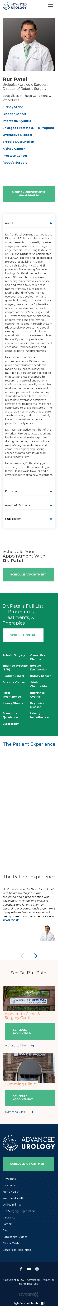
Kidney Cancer (14, 149)
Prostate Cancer (15, 155)
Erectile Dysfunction (18, 142)
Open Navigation (50, 6)
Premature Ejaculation (10, 715)
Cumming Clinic (15, 1111)
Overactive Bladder (18, 135)
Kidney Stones (13, 703)
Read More (11, 920)
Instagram (37, 1269)
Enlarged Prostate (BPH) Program (28, 128)
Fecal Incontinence (12, 694)
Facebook (21, 1269)
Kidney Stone (13, 107)
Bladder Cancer (14, 114)
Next (35, 956)
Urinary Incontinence (39, 715)
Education (12, 491)
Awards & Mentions (17, 505)
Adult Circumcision (39, 684)
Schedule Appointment (28, 574)
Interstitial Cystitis (17, 121)
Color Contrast (42, 1303)
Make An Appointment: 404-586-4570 (29, 194)
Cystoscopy (11, 723)
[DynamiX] (29, 1294)
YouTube (29, 1269)
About (9, 223)
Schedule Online (23, 635)
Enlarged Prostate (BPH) (15, 667)
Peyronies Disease (37, 705)
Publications (13, 518)
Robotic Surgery (15, 162)
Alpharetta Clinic (16, 1045)
